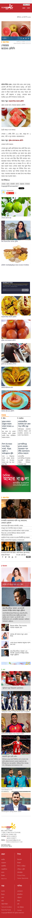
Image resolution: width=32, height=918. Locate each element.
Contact (19, 910)
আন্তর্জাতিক (4, 869)
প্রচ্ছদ (23, 8)
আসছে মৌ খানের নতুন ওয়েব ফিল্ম (19, 635)
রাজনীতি (3, 866)
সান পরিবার (20, 907)
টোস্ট (17, 184)
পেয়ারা (3, 184)
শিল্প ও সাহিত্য (21, 866)
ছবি (18, 904)
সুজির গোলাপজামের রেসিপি (16, 140)
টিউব (18, 901)
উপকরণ (27, 184)
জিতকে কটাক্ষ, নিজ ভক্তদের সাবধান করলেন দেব (18, 626)
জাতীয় (3, 859)
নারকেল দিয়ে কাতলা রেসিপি (16, 101)
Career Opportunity (22, 878)
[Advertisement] (16, 67)
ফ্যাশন (3, 891)
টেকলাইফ (19, 872)
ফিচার (2, 894)
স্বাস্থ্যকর (22, 184)
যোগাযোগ (20, 891)
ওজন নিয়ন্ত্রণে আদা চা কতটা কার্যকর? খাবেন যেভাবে (15, 531)
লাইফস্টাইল (6, 42)
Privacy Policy (21, 875)
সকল (28, 8)
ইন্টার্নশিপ (19, 894)
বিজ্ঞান (3, 875)
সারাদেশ (3, 863)
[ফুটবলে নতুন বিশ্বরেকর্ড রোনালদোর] (16, 681)
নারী (2, 901)
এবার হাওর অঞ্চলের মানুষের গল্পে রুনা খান (20, 643)
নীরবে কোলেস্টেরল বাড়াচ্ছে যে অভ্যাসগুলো (12, 540)
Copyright (4, 913)
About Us (3, 878)
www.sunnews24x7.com (14, 842)
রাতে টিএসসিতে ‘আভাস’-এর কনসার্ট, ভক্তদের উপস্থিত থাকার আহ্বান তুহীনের (19, 653)
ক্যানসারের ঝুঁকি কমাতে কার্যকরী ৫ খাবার (12, 525)
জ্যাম (8, 184)
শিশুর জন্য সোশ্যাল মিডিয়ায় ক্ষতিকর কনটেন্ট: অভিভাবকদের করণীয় (13, 534)
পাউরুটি (12, 184)
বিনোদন (5, 566)
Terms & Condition (6, 907)
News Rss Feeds (6, 910)
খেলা (4, 669)
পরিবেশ (19, 897)
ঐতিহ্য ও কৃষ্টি (21, 869)
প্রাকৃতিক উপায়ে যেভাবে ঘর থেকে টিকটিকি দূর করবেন (15, 537)
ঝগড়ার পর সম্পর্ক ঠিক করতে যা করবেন (11, 528)
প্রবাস (2, 872)
